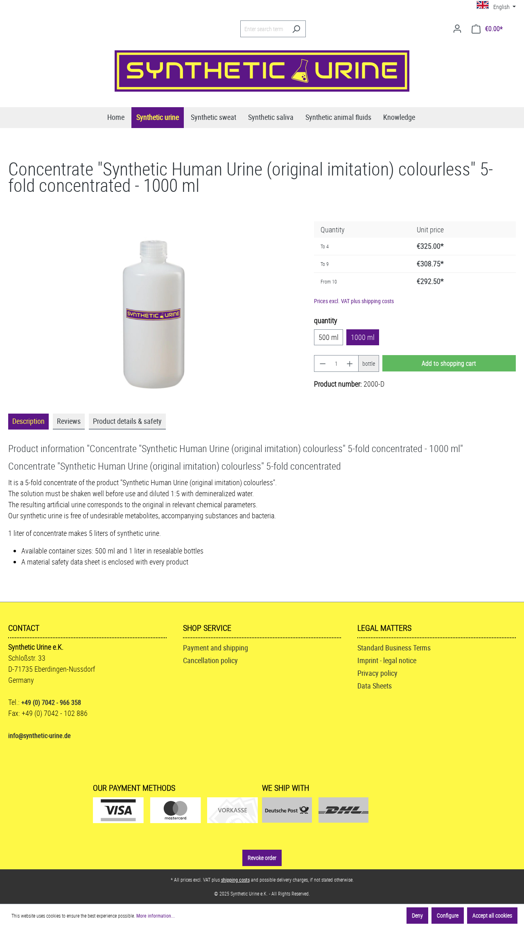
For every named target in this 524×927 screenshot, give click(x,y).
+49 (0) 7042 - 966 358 (51, 702)
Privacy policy (377, 673)
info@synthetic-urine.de (39, 735)
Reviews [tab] (69, 421)
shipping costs (235, 879)
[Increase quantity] (350, 363)
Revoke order (262, 858)
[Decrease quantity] (322, 363)
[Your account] (457, 28)
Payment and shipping (215, 647)
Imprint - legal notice (386, 660)
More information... (155, 915)
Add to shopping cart (449, 363)
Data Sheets (374, 686)
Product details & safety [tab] (127, 421)
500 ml (328, 337)
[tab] (28, 422)
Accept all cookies (492, 915)
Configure (447, 915)
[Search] (296, 28)
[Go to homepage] (262, 71)
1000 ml (363, 337)
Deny (417, 915)
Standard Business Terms (394, 647)
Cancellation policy (210, 660)
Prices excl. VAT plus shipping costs (354, 301)
